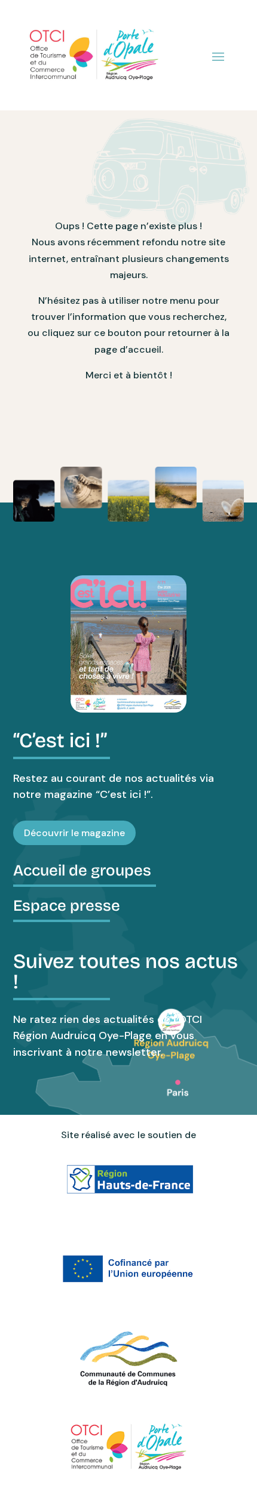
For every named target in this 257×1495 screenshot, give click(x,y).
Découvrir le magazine (74, 833)
